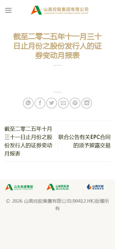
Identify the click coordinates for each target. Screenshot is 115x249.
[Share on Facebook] (39, 103)
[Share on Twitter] (51, 103)
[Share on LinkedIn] (86, 103)
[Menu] (8, 10)
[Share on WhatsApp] (28, 103)
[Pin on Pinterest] (75, 103)
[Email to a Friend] (63, 103)
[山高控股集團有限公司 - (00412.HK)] (59, 10)
